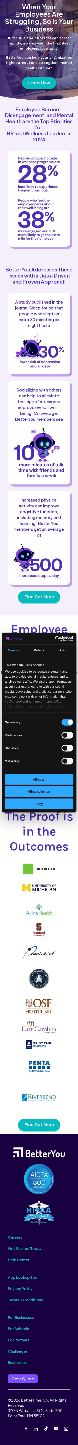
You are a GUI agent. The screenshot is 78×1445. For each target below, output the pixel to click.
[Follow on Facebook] (26, 1429)
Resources (17, 1362)
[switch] (67, 735)
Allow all (39, 779)
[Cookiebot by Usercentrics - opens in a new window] (55, 638)
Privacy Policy (20, 1288)
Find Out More (39, 597)
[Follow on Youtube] (56, 1429)
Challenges (18, 1351)
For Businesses (21, 1317)
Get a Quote (23, 1378)
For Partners (19, 1339)
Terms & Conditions (25, 1299)
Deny (39, 803)
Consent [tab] (14, 650)
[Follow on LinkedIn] (36, 1429)
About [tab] (63, 650)
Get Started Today (24, 1248)
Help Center (19, 1259)
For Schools (18, 1328)
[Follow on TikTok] (46, 1429)
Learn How (39, 83)
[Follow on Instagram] (66, 1429)
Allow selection (39, 791)
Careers (15, 1237)
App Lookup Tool (23, 1277)
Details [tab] (39, 650)
